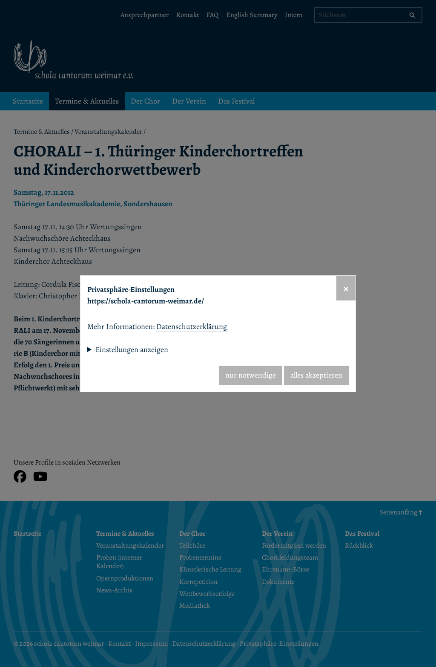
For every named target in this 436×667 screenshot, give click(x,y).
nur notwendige (250, 375)
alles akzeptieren (316, 375)
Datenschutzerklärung (191, 326)
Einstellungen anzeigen (131, 349)
